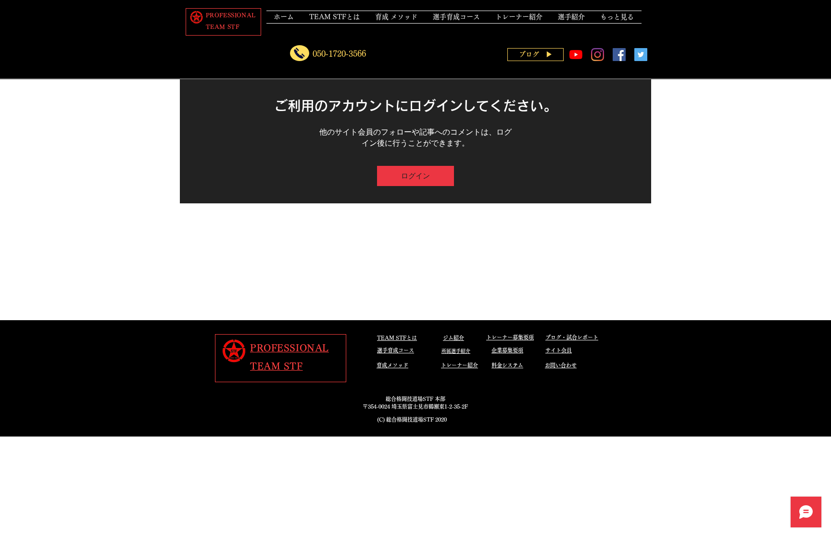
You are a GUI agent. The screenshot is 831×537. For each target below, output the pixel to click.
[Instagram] (597, 54)
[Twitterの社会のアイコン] (640, 54)
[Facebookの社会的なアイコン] (619, 54)
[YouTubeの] (575, 54)
